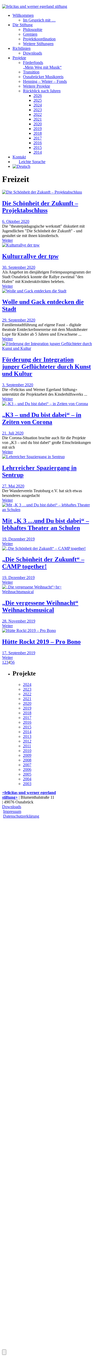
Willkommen (23, 15)
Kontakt (19, 157)
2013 (27, 736)
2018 (37, 133)
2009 (27, 755)
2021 (37, 119)
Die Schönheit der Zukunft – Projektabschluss (40, 207)
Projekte (19, 58)
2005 (27, 774)
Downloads (32, 53)
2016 (37, 143)
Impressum (12, 811)
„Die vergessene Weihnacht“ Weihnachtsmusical (40, 606)
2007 (27, 765)
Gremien (30, 34)
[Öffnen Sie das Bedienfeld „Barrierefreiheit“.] (4, 1352)
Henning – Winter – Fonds (45, 81)
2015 (37, 147)
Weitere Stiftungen (38, 43)
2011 (27, 746)
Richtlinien (22, 48)
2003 (27, 783)
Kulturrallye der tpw (30, 256)
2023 (37, 110)
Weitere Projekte (36, 86)
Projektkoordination (39, 39)
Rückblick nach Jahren (42, 91)
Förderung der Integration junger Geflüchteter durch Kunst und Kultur (46, 366)
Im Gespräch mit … (39, 20)
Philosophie (32, 29)
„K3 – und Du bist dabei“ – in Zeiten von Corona (41, 418)
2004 (27, 779)
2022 (37, 114)
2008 (27, 760)
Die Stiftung (23, 25)
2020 (37, 124)
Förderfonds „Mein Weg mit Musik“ (42, 64)
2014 (37, 152)
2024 (37, 105)
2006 (27, 769)
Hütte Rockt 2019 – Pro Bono (41, 641)
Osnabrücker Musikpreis (43, 76)
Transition (31, 72)
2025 (37, 100)
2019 (37, 128)
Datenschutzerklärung (21, 816)
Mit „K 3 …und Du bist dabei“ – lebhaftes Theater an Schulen (45, 524)
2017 (37, 138)
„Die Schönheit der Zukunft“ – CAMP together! (43, 563)
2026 (37, 95)
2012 (27, 741)
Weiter (7, 240)
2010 (27, 750)
